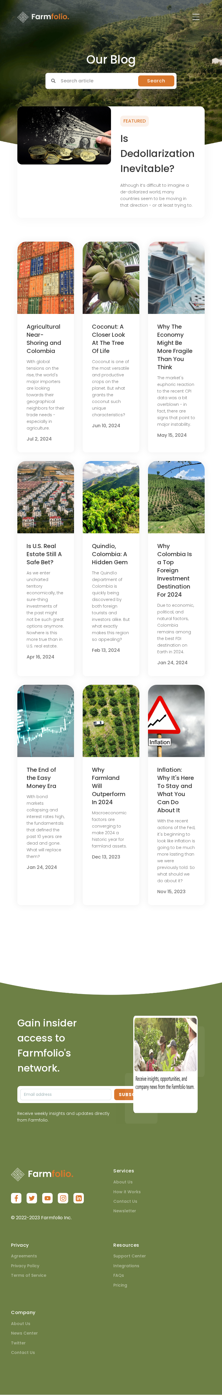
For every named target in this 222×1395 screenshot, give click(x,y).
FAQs (118, 1275)
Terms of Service (28, 1275)
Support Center (129, 1256)
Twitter (18, 1343)
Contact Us (125, 1201)
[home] (43, 17)
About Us (123, 1182)
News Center (24, 1333)
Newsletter (124, 1211)
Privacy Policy (25, 1266)
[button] (196, 17)
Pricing (120, 1285)
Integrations (126, 1266)
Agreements (24, 1256)
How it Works (127, 1192)
